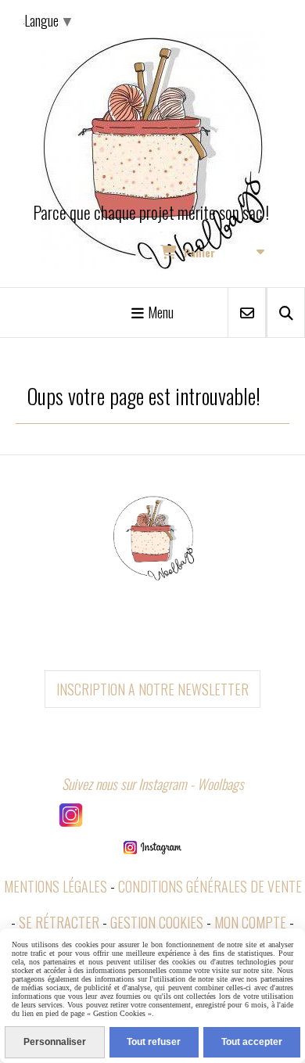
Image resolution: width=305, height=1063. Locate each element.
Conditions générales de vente (210, 886)
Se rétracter (59, 922)
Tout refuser (154, 1041)
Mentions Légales (55, 886)
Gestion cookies (156, 922)
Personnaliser (54, 1041)
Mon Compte (250, 922)
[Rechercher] (285, 312)
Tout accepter (251, 1041)
